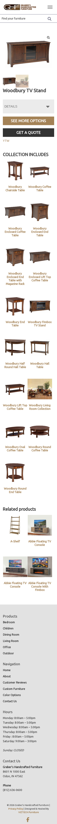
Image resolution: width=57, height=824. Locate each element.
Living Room (11, 640)
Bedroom (9, 622)
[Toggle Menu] (50, 7)
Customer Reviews (15, 682)
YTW (6, 140)
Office (7, 647)
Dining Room (11, 634)
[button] (48, 37)
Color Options (12, 694)
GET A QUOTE (28, 132)
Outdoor (8, 653)
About (7, 676)
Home (7, 670)
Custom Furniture (14, 688)
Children (8, 628)
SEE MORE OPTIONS (28, 121)
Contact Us (10, 701)
